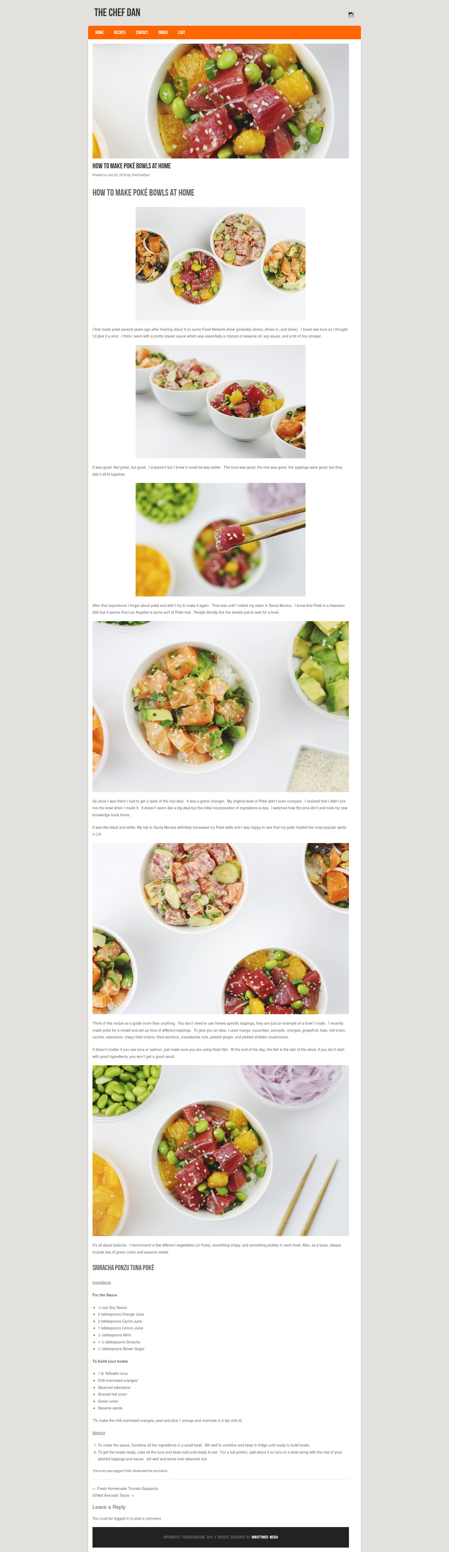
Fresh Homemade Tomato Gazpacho (126, 1488)
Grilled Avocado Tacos (113, 1495)
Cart (181, 32)
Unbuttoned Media (265, 1537)
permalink (160, 1470)
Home (99, 32)
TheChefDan (140, 175)
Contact (142, 32)
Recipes (120, 32)
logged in (121, 1518)
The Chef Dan (117, 12)
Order (163, 32)
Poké (127, 1470)
